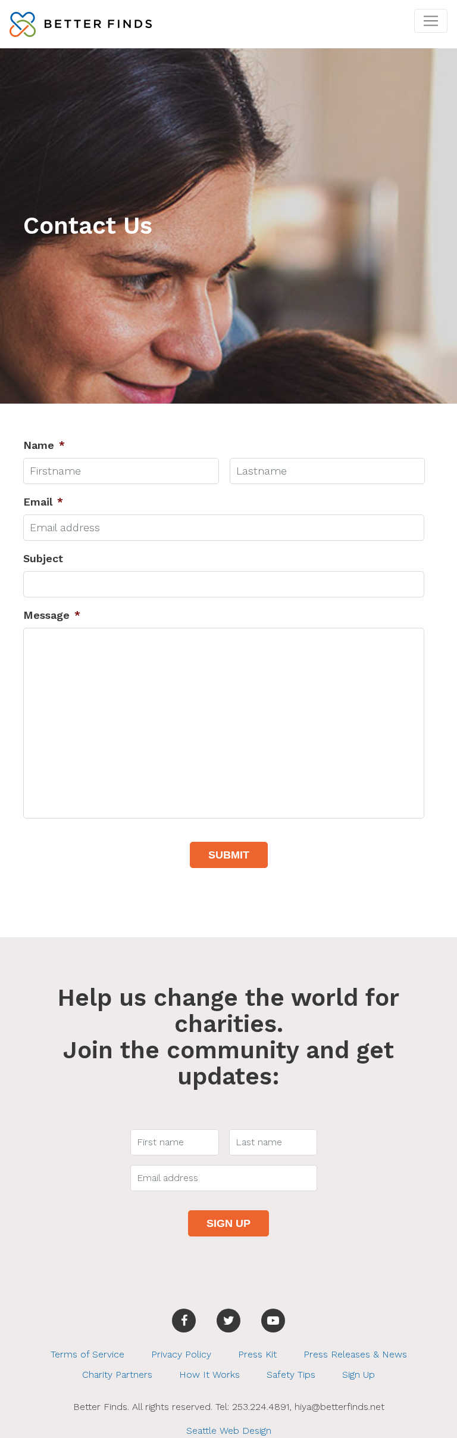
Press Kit (257, 1354)
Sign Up (358, 1374)
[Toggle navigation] (430, 21)
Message (51, 615)
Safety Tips (291, 1374)
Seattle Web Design (228, 1430)
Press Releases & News (355, 1354)
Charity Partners (117, 1374)
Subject (43, 558)
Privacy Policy (181, 1354)
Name (44, 445)
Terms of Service (87, 1354)
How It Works (209, 1374)
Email (43, 501)
